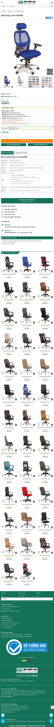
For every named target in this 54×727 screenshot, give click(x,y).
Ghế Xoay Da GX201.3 (9, 555)
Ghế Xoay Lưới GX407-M (27, 581)
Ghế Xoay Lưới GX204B (27, 402)
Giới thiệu (3, 593)
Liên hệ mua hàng (5, 608)
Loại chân (5, 128)
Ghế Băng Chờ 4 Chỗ (26, 241)
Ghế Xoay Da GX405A (9, 351)
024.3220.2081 (33, 692)
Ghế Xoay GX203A (9, 299)
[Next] (50, 49)
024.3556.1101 (15, 692)
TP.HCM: (41, 144)
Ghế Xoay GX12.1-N (9, 478)
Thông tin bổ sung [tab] (21, 152)
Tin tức (37, 596)
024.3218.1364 (24, 692)
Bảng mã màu (21, 593)
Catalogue (38, 593)
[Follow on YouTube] (36, 675)
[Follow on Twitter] (27, 675)
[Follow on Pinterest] (30, 675)
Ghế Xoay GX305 (27, 453)
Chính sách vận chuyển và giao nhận (10, 622)
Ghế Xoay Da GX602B (45, 376)
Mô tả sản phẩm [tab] (7, 152)
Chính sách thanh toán (6, 620)
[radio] (11, 128)
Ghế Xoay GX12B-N (27, 504)
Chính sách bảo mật (6, 618)
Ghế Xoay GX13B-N (45, 299)
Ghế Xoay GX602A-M (27, 530)
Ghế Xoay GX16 (9, 530)
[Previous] (4, 49)
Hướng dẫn (21, 596)
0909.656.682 (28, 636)
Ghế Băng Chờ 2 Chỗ (6, 241)
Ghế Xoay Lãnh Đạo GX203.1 (27, 299)
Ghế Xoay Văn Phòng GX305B (45, 427)
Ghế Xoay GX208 (27, 478)
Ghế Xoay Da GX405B (27, 427)
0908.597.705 (8, 710)
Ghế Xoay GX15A (45, 453)
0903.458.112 (16, 694)
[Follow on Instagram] (20, 675)
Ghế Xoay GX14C (27, 351)
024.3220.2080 (41, 692)
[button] (2, 2)
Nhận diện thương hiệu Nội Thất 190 (10, 611)
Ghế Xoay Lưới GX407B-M (9, 274)
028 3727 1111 (40, 726)
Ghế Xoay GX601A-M (27, 555)
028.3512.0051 (19, 636)
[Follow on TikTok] (23, 675)
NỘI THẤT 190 (18, 118)
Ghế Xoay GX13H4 (9, 325)
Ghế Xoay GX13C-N (9, 581)
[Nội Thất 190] (27, 2)
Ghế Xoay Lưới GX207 (45, 274)
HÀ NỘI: (14, 144)
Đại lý (2, 596)
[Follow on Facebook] (17, 675)
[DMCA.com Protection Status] (27, 660)
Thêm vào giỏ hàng (27, 140)
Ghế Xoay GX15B (9, 427)
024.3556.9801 (19, 634)
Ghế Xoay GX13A (9, 376)
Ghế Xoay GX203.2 (27, 325)
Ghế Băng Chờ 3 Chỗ (16, 241)
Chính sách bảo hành (6, 627)
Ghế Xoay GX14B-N (27, 274)
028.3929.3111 (6, 708)
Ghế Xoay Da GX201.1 (45, 555)
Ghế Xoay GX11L (45, 325)
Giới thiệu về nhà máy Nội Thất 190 (10, 606)
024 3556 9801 (20, 726)
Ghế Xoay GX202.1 (27, 376)
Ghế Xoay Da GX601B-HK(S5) (9, 453)
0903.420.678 (27, 634)
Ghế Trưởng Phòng (19, 11)
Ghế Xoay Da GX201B (9, 402)
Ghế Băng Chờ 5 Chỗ (37, 241)
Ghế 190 (10, 11)
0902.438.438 (32, 694)
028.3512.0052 (24, 708)
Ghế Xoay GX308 (45, 504)
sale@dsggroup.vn (9, 696)
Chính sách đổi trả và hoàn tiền (9, 625)
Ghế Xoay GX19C (45, 402)
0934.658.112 (24, 694)
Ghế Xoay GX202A (45, 351)
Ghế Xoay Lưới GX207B (45, 530)
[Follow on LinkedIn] (33, 675)
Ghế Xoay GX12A (45, 478)
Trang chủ (3, 11)
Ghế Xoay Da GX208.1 (9, 504)
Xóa (52, 126)
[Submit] (51, 6)
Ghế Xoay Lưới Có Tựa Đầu (8, 243)
